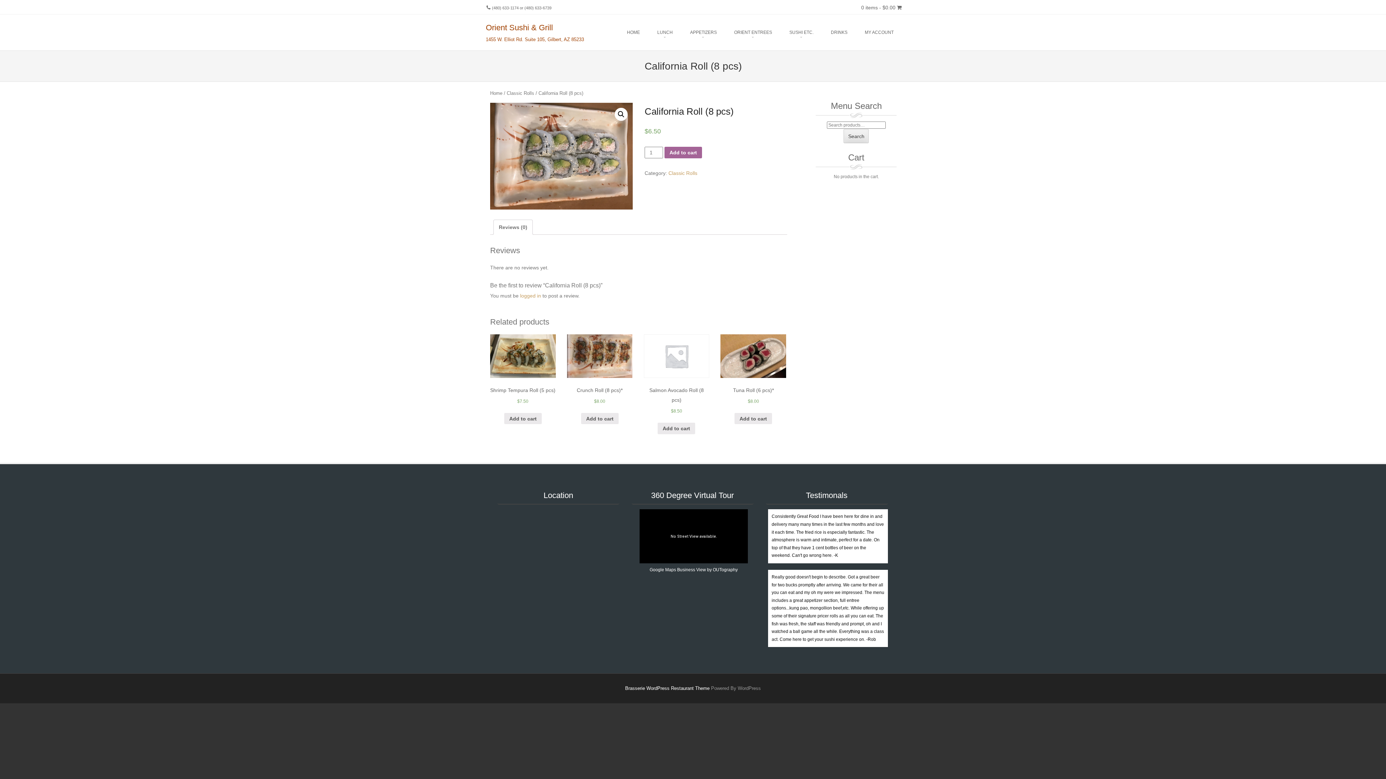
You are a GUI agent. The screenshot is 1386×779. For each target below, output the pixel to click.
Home (633, 32)
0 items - (878, 7)
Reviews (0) (513, 227)
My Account (879, 32)
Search (856, 136)
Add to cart (683, 152)
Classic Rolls (520, 93)
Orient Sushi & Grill (519, 27)
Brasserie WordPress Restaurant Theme (667, 688)
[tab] (513, 227)
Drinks (839, 32)
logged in (530, 296)
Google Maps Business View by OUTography (694, 569)
